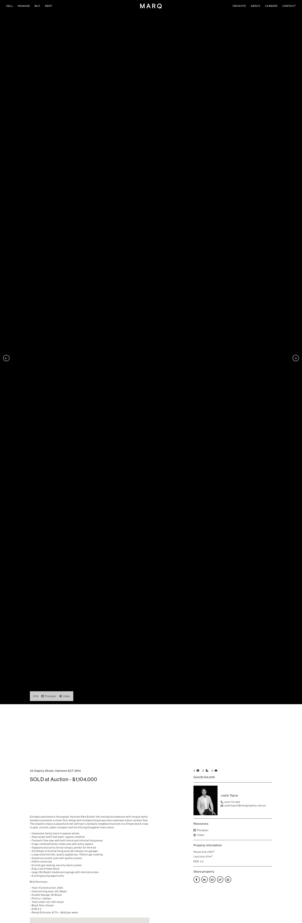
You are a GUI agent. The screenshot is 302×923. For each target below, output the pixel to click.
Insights (239, 6)
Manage (24, 6)
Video (66, 696)
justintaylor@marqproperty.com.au (245, 805)
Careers (271, 6)
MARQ (151, 6)
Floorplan (50, 696)
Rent (48, 6)
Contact (289, 6)
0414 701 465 (232, 802)
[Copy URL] (220, 879)
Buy (37, 6)
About (255, 6)
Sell (9, 6)
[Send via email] (212, 879)
